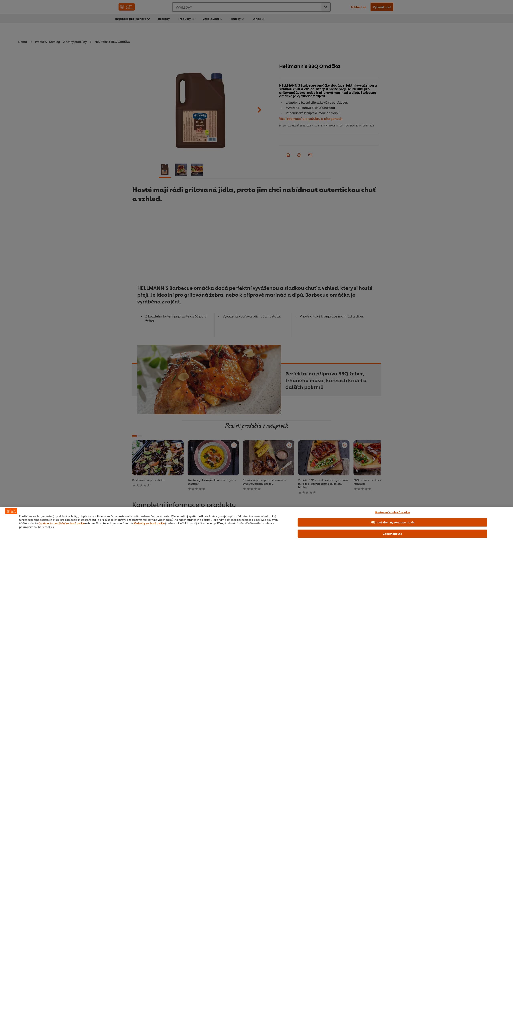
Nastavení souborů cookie (392, 512)
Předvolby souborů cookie (149, 523)
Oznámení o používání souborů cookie (61, 523)
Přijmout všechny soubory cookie (392, 522)
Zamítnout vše (392, 533)
